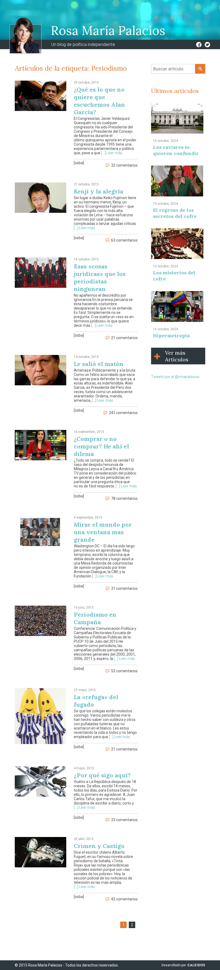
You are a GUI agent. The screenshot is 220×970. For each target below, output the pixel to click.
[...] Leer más (111, 153)
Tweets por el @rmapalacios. (175, 377)
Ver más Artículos (176, 356)
